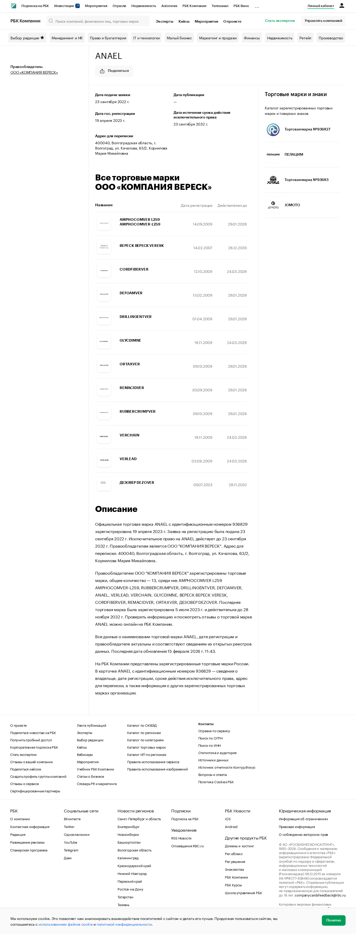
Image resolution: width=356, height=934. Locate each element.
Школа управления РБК (243, 892)
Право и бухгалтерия (108, 37)
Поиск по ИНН (209, 745)
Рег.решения (235, 861)
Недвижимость (143, 6)
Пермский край (130, 880)
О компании (20, 818)
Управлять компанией (323, 21)
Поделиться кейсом (25, 768)
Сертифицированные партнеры (35, 790)
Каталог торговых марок (146, 746)
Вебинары (85, 754)
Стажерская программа (28, 849)
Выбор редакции (24, 37)
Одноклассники (76, 834)
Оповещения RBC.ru (187, 845)
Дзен (67, 857)
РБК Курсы (233, 884)
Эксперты (164, 21)
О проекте (232, 21)
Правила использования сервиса (153, 761)
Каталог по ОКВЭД (142, 725)
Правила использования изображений (157, 768)
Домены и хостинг (239, 845)
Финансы (252, 37)
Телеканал (220, 6)
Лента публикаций (91, 725)
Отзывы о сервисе (24, 783)
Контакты (206, 724)
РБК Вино (241, 6)
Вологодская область (134, 849)
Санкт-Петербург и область (139, 818)
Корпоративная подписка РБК (34, 746)
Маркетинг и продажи (218, 37)
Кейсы (184, 21)
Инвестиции (64, 6)
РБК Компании (194, 6)
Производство (331, 37)
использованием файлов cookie (66, 924)
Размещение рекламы (27, 841)
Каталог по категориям (145, 739)
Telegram (71, 849)
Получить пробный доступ (31, 739)
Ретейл (305, 37)
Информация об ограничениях (303, 818)
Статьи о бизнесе (90, 776)
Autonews (169, 6)
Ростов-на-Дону (130, 888)
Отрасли (119, 6)
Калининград (128, 857)
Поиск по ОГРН (210, 737)
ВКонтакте (72, 818)
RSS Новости (181, 837)
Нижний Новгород (132, 873)
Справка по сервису (214, 730)
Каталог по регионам (144, 732)
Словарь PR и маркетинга (97, 783)
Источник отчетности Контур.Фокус (227, 766)
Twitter (69, 826)
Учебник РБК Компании (95, 768)
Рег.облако (233, 853)
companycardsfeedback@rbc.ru (320, 894)
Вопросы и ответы (212, 774)
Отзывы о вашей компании (31, 761)
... (257, 5)
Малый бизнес (179, 37)
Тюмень (123, 904)
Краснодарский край (134, 865)
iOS (227, 818)
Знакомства (234, 869)
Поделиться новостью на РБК (33, 732)
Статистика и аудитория (217, 752)
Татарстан (125, 896)
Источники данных (213, 759)
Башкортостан (129, 841)
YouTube (70, 841)
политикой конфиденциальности (124, 924)
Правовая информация (297, 826)
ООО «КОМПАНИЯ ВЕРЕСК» (34, 72)
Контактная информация (30, 826)
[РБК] (13, 5)
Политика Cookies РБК (216, 781)
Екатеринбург (129, 826)
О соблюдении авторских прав (303, 834)
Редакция (17, 834)
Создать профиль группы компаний (38, 776)
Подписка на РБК (35, 6)
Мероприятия (96, 6)
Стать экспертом (280, 21)
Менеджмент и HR (67, 37)
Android (231, 826)
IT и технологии (146, 37)
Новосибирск (128, 834)
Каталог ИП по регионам (146, 754)
